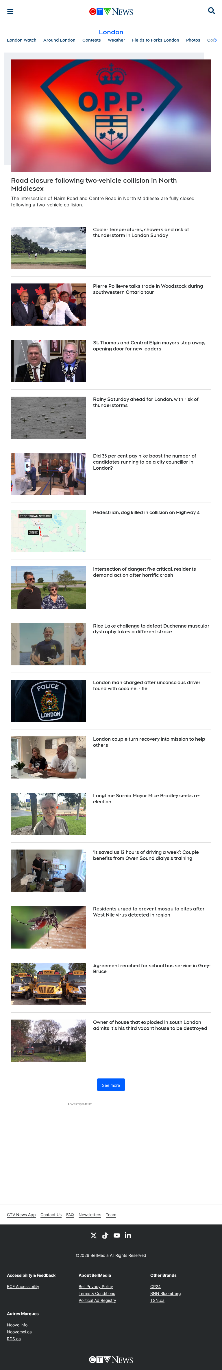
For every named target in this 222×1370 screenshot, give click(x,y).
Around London (59, 40)
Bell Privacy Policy (96, 1286)
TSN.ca (157, 1300)
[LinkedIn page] (128, 1235)
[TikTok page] (105, 1235)
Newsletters (90, 1214)
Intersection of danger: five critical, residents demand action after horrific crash (144, 572)
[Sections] (10, 11)
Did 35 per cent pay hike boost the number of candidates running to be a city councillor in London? (144, 462)
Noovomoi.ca (19, 1331)
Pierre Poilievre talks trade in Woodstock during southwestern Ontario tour (148, 289)
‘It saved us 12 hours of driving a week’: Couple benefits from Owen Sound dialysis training (146, 855)
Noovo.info (17, 1324)
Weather (116, 40)
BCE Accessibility (23, 1286)
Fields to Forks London (155, 40)
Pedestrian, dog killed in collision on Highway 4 (146, 512)
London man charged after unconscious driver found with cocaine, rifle (147, 685)
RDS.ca (14, 1338)
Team (111, 1214)
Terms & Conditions (97, 1293)
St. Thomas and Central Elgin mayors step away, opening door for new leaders (149, 346)
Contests (91, 40)
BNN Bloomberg (165, 1293)
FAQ (70, 1214)
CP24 (155, 1286)
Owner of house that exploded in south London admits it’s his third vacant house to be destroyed (150, 1025)
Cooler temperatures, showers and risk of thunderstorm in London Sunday (141, 232)
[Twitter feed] (93, 1235)
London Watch (21, 40)
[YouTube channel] (116, 1235)
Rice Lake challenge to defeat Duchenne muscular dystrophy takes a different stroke (151, 629)
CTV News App (21, 1214)
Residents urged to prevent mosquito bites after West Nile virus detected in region (149, 912)
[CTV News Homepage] (111, 11)
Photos (193, 40)
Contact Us (51, 1214)
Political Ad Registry (97, 1300)
